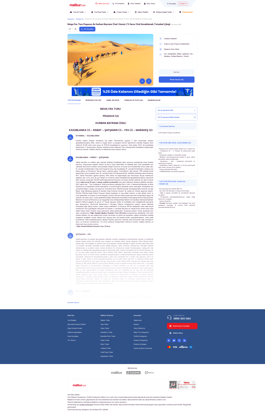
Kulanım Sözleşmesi (141, 340)
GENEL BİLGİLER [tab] (112, 100)
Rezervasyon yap (177, 79)
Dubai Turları (105, 340)
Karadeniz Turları (106, 332)
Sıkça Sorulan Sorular (74, 328)
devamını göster (73, 302)
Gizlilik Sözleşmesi (140, 336)
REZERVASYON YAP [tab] (93, 100)
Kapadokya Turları (107, 356)
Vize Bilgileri (71, 320)
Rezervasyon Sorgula (181, 326)
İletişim (136, 324)
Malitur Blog (178, 333)
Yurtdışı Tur (79, 19)
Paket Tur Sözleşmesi (141, 332)
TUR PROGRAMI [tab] (74, 100)
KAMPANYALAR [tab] (154, 100)
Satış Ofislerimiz (139, 328)
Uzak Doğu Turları (107, 352)
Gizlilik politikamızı (86, 405)
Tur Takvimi (71, 340)
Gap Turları (104, 324)
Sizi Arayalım (89, 29)
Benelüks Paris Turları (108, 336)
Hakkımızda (138, 320)
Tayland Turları (106, 348)
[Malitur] (116, 372)
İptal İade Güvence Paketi (76, 324)
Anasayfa (70, 19)
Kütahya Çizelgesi (140, 344)
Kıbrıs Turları (105, 344)
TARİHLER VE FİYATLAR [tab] (133, 100)
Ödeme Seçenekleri (74, 332)
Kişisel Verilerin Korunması (143, 348)
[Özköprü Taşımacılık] (133, 372)
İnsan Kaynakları (72, 336)
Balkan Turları (105, 320)
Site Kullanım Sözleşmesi (76, 397)
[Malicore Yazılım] (149, 372)
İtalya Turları (105, 328)
